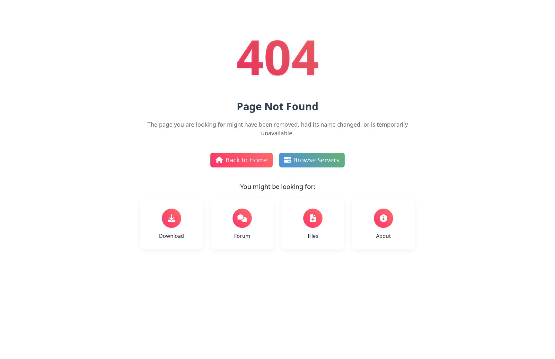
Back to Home (246, 160)
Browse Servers (316, 160)
